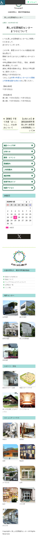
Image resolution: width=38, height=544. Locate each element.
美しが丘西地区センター (20, 531)
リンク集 (8, 287)
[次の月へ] (30, 201)
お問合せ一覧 (9, 285)
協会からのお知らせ (11, 277)
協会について (9, 279)
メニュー (33, 2)
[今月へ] (26, 201)
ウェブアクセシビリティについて (15, 282)
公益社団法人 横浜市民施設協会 (19, 12)
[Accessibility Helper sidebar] (2, 2)
